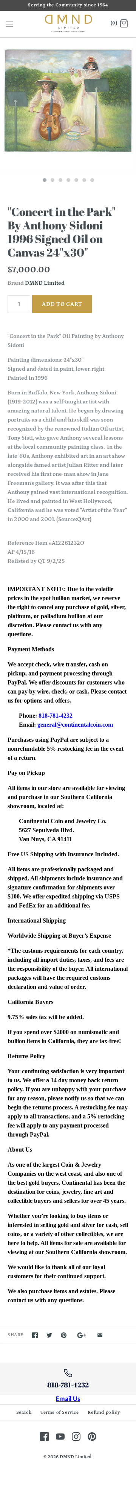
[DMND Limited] (68, 24)
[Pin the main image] (63, 1335)
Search (24, 1412)
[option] (68, 105)
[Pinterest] (92, 1436)
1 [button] (44, 181)
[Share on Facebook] (35, 1335)
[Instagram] (76, 1436)
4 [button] (68, 181)
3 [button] (60, 181)
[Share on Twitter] (49, 1335)
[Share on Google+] (81, 1335)
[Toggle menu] (9, 23)
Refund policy (104, 1412)
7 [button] (92, 181)
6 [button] (84, 181)
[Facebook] (44, 1436)
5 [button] (76, 181)
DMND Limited (45, 283)
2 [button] (52, 181)
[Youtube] (60, 1436)
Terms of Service (59, 1412)
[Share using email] (100, 1335)
